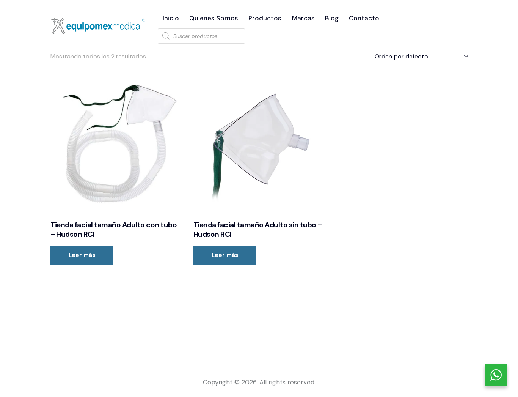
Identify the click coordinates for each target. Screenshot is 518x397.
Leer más (82, 255)
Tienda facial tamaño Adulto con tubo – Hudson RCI (113, 230)
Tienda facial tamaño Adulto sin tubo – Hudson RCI (257, 230)
